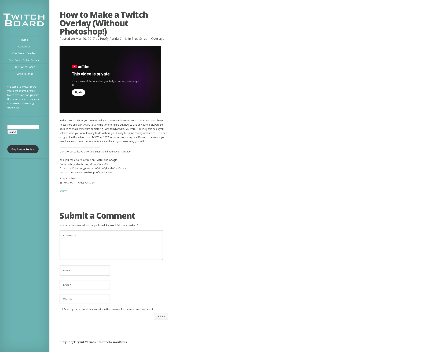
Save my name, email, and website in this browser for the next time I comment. (109, 309)
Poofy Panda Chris (113, 38)
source (63, 191)
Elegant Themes (85, 342)
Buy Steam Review (23, 149)
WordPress (120, 342)
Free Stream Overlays (148, 38)
